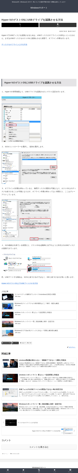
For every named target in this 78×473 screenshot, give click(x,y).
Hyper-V (24, 343)
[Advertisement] (39, 62)
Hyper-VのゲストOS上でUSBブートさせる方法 (20, 283)
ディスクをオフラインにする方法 (14, 44)
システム (16, 343)
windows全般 (7, 343)
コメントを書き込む (39, 447)
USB (30, 343)
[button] (57, 25)
